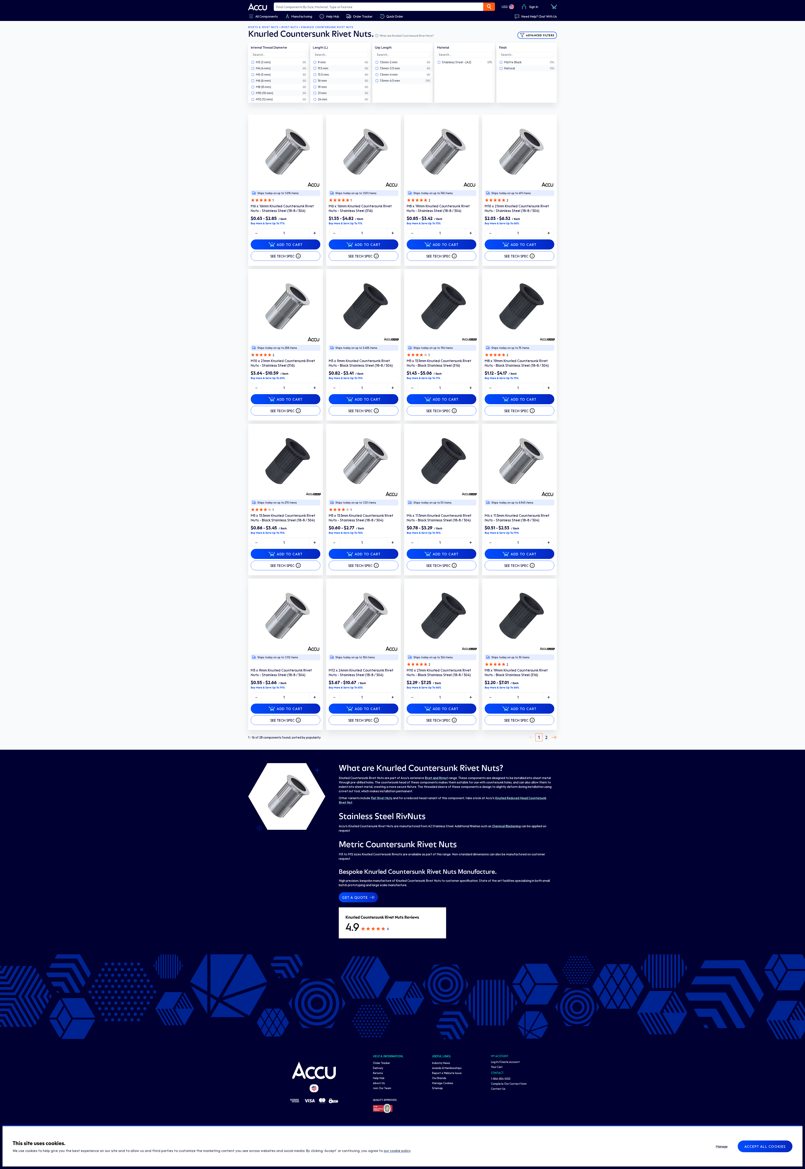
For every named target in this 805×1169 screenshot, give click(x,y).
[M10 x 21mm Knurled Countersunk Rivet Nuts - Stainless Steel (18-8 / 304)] (519, 151)
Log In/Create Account (505, 1061)
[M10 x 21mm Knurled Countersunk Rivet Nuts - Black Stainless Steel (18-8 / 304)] (441, 616)
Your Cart (496, 1066)
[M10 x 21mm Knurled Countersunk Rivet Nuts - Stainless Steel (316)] (285, 306)
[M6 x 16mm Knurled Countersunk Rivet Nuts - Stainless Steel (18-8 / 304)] (285, 151)
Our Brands (439, 1077)
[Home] (314, 1070)
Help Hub (378, 1077)
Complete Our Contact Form (509, 1083)
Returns (378, 1072)
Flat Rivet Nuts (381, 798)
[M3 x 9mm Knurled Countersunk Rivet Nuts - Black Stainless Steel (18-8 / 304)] (363, 306)
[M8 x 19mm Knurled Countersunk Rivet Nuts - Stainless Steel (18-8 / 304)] (441, 151)
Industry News (441, 1062)
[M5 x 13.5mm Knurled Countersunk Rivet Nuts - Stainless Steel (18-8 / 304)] (363, 461)
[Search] (489, 7)
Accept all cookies (765, 1146)
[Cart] (554, 7)
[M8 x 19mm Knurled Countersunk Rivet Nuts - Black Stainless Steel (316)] (519, 616)
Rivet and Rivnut (436, 778)
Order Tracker (381, 1062)
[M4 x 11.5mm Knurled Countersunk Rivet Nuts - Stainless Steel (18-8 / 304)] (519, 461)
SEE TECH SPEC (282, 256)
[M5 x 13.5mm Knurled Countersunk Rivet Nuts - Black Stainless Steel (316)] (441, 306)
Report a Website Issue (447, 1072)
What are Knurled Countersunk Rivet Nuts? (407, 35)
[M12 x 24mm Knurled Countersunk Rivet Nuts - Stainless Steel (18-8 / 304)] (363, 616)
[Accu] (257, 6)
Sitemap (437, 1088)
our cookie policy (397, 1150)
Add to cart (290, 244)
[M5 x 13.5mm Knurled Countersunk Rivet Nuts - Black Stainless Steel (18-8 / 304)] (285, 461)
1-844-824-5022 (500, 1078)
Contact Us (498, 1088)
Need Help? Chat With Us (539, 16)
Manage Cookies (442, 1083)
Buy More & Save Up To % (268, 223)
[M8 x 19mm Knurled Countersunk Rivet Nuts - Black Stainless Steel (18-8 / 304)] (519, 306)
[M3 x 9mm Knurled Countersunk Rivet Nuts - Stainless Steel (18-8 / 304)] (285, 616)
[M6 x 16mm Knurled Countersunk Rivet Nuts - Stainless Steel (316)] (363, 151)
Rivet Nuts (290, 27)
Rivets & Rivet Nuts (263, 27)
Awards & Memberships (447, 1067)
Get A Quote (355, 897)
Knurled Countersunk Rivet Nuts (327, 27)
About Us (379, 1083)
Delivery (378, 1067)
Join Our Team (382, 1088)
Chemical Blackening (506, 826)
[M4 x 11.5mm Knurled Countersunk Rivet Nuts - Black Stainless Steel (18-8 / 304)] (441, 461)
